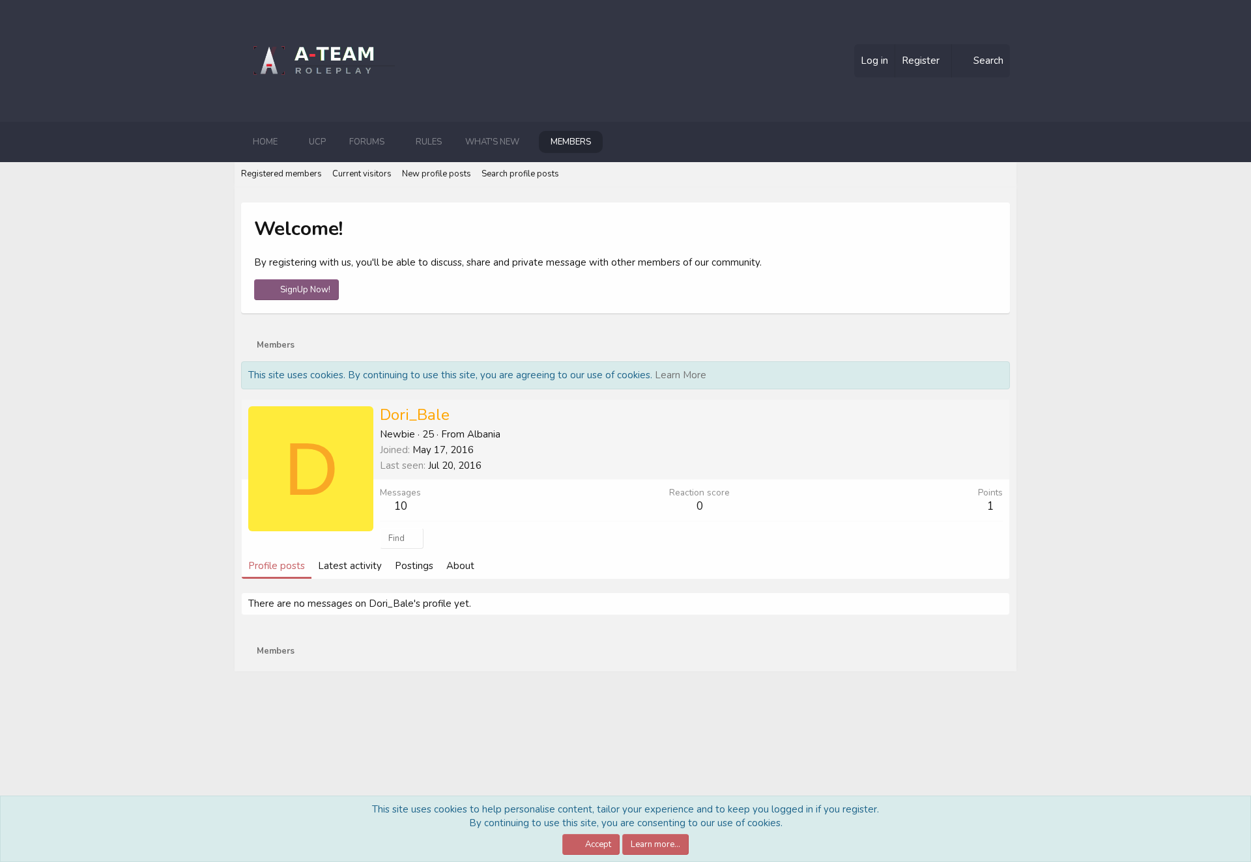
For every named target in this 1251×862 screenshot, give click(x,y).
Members (571, 142)
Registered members (281, 174)
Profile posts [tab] (276, 565)
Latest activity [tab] (350, 565)
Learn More (680, 375)
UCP (317, 142)
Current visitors (362, 174)
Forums (366, 142)
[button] (288, 142)
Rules (429, 142)
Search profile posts (520, 174)
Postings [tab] (414, 565)
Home (265, 142)
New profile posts (436, 174)
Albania (483, 434)
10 (400, 506)
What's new (492, 142)
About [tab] (460, 565)
